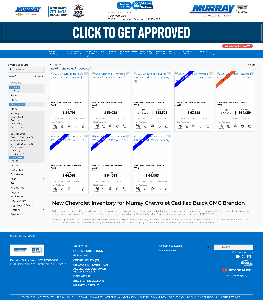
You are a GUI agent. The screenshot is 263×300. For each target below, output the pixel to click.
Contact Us (29, 297)
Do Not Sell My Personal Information (114, 297)
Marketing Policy (86, 285)
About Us (80, 246)
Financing (80, 255)
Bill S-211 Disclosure (88, 280)
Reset (12, 76)
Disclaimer (81, 276)
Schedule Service (168, 250)
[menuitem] (27, 87)
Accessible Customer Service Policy (89, 270)
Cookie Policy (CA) (86, 260)
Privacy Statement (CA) (90, 264)
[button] (56, 52)
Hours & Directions (88, 251)
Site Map (82, 297)
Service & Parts (170, 246)
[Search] (11, 69)
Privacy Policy (66, 297)
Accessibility (46, 297)
